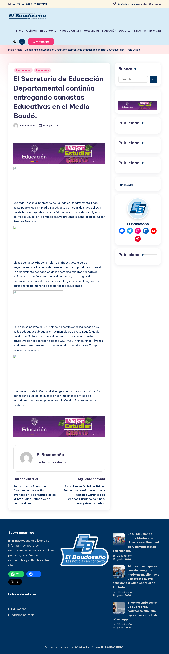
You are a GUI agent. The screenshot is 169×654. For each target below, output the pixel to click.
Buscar (125, 68)
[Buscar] (153, 79)
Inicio (11, 49)
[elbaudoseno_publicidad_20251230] (59, 153)
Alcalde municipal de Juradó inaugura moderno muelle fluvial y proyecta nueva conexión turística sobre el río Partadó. (136, 576)
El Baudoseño (50, 454)
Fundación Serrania (21, 615)
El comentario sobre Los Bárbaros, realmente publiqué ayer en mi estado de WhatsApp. (135, 611)
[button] (41, 41)
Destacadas (23, 70)
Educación (42, 70)
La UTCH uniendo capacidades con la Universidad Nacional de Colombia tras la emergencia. (136, 542)
